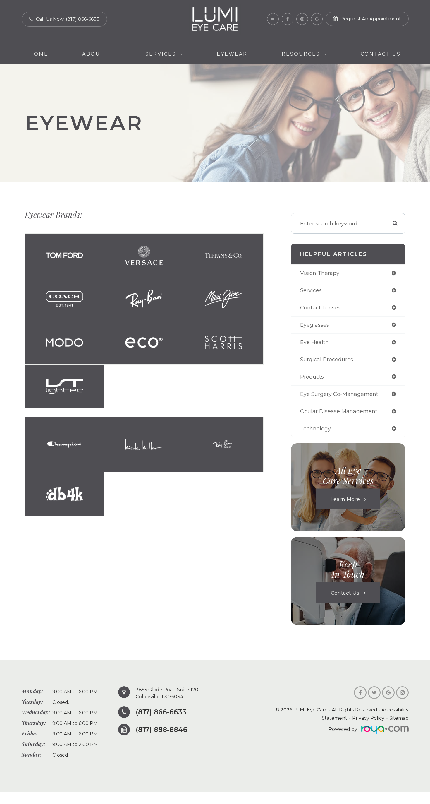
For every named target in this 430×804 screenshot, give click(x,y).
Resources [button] (301, 54)
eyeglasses (314, 325)
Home (38, 54)
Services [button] (160, 54)
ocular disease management (338, 411)
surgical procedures (326, 359)
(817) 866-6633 (161, 712)
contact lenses (320, 308)
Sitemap (399, 718)
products (312, 377)
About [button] (93, 54)
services (311, 290)
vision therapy (319, 273)
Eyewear (232, 54)
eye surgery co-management (339, 394)
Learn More (345, 499)
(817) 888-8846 (162, 729)
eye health (314, 342)
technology (315, 428)
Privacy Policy (368, 718)
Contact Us (381, 54)
